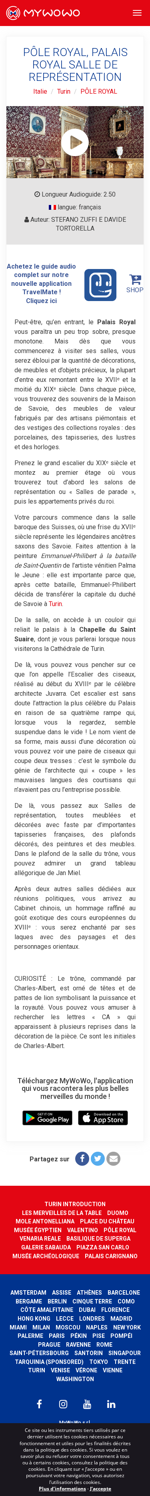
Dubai (87, 1310)
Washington (75, 1379)
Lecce (65, 1318)
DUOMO (117, 1213)
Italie (40, 91)
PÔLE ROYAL (98, 91)
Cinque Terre (92, 1301)
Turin (63, 91)
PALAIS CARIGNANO (111, 1256)
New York (127, 1327)
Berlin (57, 1301)
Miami (18, 1327)
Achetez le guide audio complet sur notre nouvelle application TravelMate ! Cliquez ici (41, 284)
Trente (125, 1362)
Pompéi (121, 1336)
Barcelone (124, 1292)
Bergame (29, 1301)
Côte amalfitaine (46, 1310)
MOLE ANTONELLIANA (45, 1221)
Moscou (68, 1327)
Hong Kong (34, 1318)
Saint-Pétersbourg (39, 1353)
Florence (115, 1310)
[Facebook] (82, 1159)
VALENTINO (82, 1230)
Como (126, 1301)
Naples (97, 1327)
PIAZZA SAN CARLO (102, 1247)
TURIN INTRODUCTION (75, 1204)
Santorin (88, 1353)
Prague (49, 1344)
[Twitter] (98, 1159)
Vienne (112, 1370)
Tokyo (98, 1362)
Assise (61, 1292)
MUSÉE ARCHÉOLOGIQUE (45, 1256)
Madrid (121, 1318)
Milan (41, 1327)
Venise (60, 1370)
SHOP (135, 290)
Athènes (89, 1292)
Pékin (78, 1336)
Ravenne (78, 1344)
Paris (57, 1336)
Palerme (30, 1336)
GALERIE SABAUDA (46, 1247)
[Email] (113, 1159)
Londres (92, 1318)
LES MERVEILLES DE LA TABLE (62, 1213)
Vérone (86, 1370)
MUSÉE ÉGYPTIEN (38, 1230)
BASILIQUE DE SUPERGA (98, 1238)
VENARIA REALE (40, 1238)
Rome (104, 1344)
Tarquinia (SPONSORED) (49, 1362)
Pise (98, 1336)
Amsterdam (28, 1292)
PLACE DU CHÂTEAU (107, 1221)
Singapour (124, 1353)
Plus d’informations (62, 1488)
